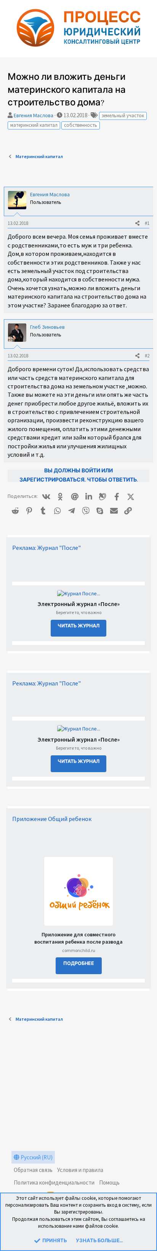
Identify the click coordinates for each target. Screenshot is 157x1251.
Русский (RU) (36, 1157)
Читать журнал (78, 626)
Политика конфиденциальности (54, 1182)
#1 (147, 223)
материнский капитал (34, 125)
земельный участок (123, 115)
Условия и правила (80, 1169)
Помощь (109, 1182)
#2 (147, 355)
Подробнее (78, 964)
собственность (80, 125)
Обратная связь (33, 1169)
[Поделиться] (137, 223)
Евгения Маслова (33, 115)
